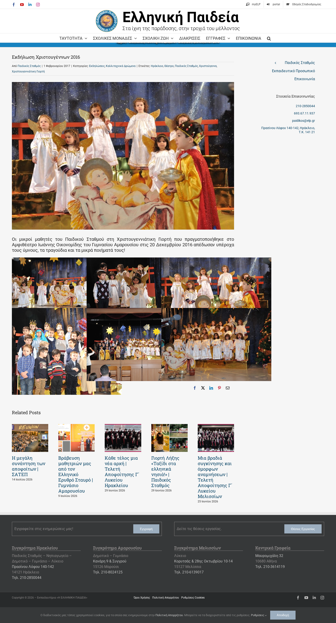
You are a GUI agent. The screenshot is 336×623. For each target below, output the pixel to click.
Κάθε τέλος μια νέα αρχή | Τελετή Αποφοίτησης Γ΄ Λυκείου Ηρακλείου (122, 471)
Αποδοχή (283, 615)
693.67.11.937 (304, 113)
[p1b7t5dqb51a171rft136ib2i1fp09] (67, 310)
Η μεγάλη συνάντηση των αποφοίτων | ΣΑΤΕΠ (28, 466)
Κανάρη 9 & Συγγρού (109, 561)
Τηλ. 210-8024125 (108, 572)
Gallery (30, 438)
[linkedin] (314, 597)
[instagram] (322, 597)
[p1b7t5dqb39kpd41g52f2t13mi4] (67, 260)
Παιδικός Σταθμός (29, 66)
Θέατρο (169, 66)
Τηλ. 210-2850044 (26, 577)
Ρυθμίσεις (258, 615)
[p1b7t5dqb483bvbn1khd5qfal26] (216, 260)
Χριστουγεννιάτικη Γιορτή (28, 71)
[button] (269, 37)
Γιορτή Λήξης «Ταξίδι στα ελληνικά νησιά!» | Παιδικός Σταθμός (165, 471)
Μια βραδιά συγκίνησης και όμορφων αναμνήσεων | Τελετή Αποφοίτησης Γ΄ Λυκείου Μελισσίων (215, 477)
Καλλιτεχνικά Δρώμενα (121, 66)
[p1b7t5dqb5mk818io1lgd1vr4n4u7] (216, 310)
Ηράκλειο (157, 66)
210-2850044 (305, 106)
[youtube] (306, 597)
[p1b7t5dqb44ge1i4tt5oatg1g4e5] (142, 260)
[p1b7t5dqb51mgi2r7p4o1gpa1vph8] (142, 310)
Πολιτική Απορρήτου (169, 615)
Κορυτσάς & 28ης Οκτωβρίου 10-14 (203, 561)
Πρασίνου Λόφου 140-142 (33, 567)
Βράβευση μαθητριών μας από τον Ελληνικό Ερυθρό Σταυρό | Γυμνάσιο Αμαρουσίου (75, 474)
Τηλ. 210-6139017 (189, 572)
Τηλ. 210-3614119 (270, 567)
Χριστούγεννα (208, 66)
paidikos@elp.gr (303, 120)
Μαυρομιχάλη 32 (269, 556)
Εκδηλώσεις (97, 66)
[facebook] (298, 597)
